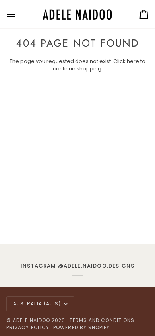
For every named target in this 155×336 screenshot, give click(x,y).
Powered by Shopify (81, 327)
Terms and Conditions (102, 320)
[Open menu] (18, 14)
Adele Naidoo (31, 320)
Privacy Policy (27, 327)
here (133, 61)
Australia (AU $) (37, 303)
